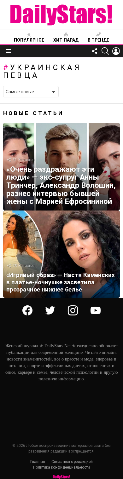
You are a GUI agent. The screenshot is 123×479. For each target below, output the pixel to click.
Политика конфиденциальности (61, 467)
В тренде (98, 40)
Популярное (29, 40)
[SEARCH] (105, 51)
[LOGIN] (116, 51)
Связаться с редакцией (72, 461)
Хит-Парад (66, 40)
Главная (37, 461)
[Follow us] (94, 51)
